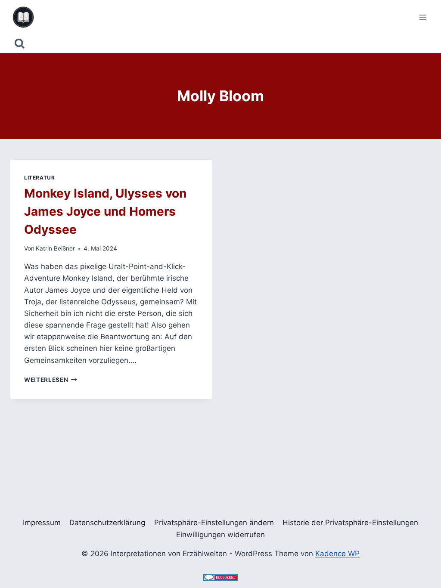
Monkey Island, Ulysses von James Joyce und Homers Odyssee (105, 211)
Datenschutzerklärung (107, 522)
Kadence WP (337, 553)
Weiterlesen (50, 379)
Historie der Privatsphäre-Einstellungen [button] (350, 522)
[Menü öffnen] (423, 17)
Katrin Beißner (55, 248)
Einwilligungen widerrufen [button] (220, 534)
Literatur (39, 177)
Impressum (42, 522)
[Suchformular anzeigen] (19, 43)
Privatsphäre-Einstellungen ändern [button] (214, 522)
